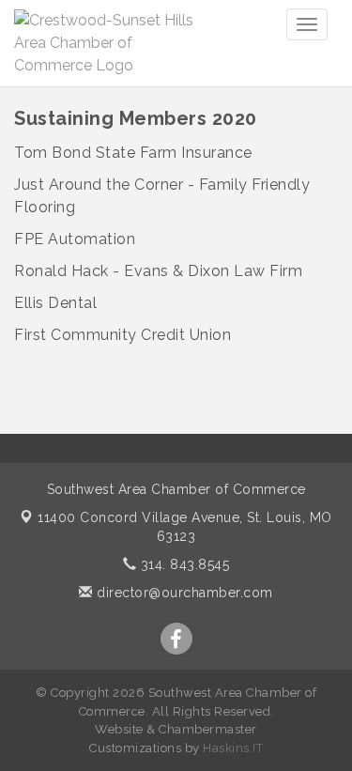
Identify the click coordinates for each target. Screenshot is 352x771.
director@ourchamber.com (183, 592)
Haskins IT (233, 748)
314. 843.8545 (182, 564)
